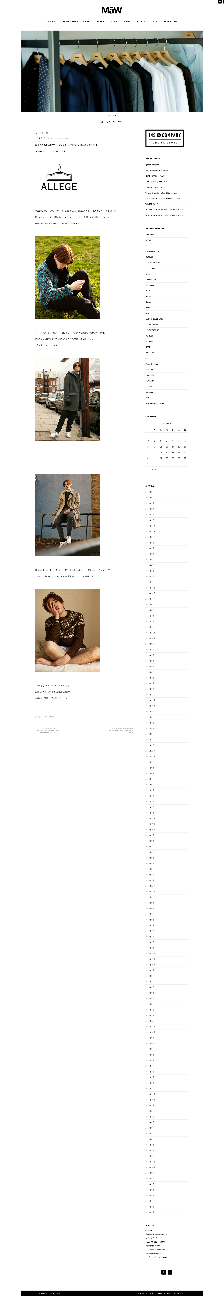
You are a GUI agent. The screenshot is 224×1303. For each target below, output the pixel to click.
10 (148, 447)
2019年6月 (149, 920)
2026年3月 (149, 509)
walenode (149, 392)
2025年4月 (149, 565)
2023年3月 (149, 678)
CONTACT (142, 22)
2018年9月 (149, 970)
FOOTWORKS (151, 268)
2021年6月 (149, 784)
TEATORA (149, 381)
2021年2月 (149, 807)
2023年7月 (149, 655)
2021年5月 (149, 790)
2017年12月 (150, 1021)
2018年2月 (149, 1010)
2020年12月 (150, 818)
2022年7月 (149, 723)
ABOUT (128, 22)
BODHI (148, 240)
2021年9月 (149, 768)
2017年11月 (150, 1027)
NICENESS (150, 353)
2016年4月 (149, 1133)
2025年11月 (150, 531)
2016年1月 (149, 1150)
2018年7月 (149, 982)
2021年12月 (150, 751)
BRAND (87, 22)
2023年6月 (149, 661)
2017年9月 (149, 1038)
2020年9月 (149, 835)
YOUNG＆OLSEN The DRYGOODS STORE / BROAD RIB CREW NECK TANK (121, 730)
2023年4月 (149, 672)
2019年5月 (149, 925)
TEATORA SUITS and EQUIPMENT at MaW (163, 198)
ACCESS (114, 22)
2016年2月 (149, 1145)
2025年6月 (149, 554)
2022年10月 (150, 706)
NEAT (147, 347)
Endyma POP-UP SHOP (155, 187)
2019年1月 (149, 948)
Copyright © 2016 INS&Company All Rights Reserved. (159, 1293)
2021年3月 (149, 801)
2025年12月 (150, 526)
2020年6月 (149, 852)
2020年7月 (149, 846)
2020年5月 (149, 858)
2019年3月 (149, 937)
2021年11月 (150, 756)
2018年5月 (149, 993)
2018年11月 (150, 959)
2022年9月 (149, 711)
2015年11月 (150, 1162)
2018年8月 (149, 976)
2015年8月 (149, 1178)
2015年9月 (149, 1173)
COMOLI (149, 257)
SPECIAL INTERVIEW (165, 22)
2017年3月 (149, 1072)
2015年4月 (149, 1201)
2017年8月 (149, 1043)
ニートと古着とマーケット (156, 182)
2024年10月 (150, 593)
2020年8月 (149, 841)
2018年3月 (149, 1004)
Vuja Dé (148, 386)
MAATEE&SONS (152, 330)
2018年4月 (149, 998)
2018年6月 (149, 987)
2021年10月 (150, 762)
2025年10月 (150, 537)
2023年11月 (150, 633)
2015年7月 (149, 1184)
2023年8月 (149, 649)
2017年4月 (149, 1066)
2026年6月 (149, 498)
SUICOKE (149, 369)
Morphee (149, 341)
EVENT (100, 22)
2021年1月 (149, 813)
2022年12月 (150, 695)
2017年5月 (149, 1060)
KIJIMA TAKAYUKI (152, 325)
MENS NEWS (49, 717)
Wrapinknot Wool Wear (154, 403)
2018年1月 (149, 1015)
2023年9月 (149, 644)
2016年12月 (150, 1089)
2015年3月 (149, 1207)
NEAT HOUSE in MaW (154, 176)
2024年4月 (149, 616)
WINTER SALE (151, 204)
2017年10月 (150, 1032)
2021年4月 (149, 796)
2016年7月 (149, 1117)
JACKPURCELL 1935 (154, 319)
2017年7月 (149, 1049)
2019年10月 (150, 897)
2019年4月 (149, 931)
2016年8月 (149, 1111)
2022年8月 (149, 717)
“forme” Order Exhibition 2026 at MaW (161, 193)
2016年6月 (149, 1122)
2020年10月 (150, 830)
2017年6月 (149, 1055)
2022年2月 (149, 740)
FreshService (150, 280)
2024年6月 (149, 604)
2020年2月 (149, 875)
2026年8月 (149, 492)
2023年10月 (150, 638)
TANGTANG (150, 375)
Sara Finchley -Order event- (156, 170)
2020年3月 (149, 869)
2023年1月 (149, 689)
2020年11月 (150, 824)
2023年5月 (149, 666)
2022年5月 (149, 728)
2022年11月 (150, 700)
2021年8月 (149, 773)
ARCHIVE (149, 486)
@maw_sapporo (152, 165)
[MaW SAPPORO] (112, 13)
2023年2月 (149, 683)
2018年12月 (150, 953)
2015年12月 (150, 1156)
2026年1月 (149, 520)
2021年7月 (149, 779)
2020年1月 (149, 880)
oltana (147, 358)
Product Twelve (151, 364)
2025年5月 (149, 560)
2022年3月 (149, 734)
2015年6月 (149, 1190)
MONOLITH (150, 336)
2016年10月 (150, 1100)
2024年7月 (149, 599)
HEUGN (148, 296)
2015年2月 (149, 1212)
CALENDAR (150, 416)
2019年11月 (150, 891)
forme (147, 274)
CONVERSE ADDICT (154, 263)
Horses (148, 302)
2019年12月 (150, 886)
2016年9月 (149, 1105)
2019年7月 (149, 914)
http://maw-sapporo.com (155, 1250)
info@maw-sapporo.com (155, 1253)
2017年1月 (149, 1083)
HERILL (148, 291)
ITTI (147, 313)
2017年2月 (149, 1077)
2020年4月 (149, 863)
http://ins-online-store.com (156, 1257)
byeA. (147, 246)
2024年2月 (149, 621)
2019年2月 (149, 942)
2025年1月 (149, 576)
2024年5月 (149, 610)
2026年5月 (149, 503)
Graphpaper (150, 285)
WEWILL (149, 398)
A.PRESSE (149, 234)
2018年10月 (150, 965)
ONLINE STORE (69, 22)
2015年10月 (150, 1167)
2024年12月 (150, 582)
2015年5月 (149, 1195)
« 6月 (154, 469)
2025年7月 (149, 548)
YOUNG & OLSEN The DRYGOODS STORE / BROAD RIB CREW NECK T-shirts (47, 730)
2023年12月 (150, 627)
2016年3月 (149, 1139)
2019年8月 (149, 908)
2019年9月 (149, 903)
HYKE (147, 308)
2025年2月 (149, 571)
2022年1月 (149, 745)
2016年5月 (149, 1128)
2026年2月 (149, 514)
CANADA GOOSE (152, 251)
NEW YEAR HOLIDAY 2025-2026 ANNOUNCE (164, 210)
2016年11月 (150, 1094)
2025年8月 (149, 543)
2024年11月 (150, 588)
